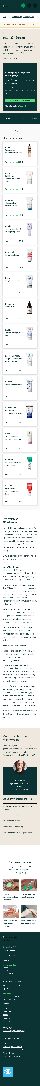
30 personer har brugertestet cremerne (17, 815)
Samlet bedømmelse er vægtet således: (18, 833)
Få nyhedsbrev (8, 1021)
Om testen (22, 118)
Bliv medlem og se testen (20, 100)
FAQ (4, 1044)
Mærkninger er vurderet (11, 821)
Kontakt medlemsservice (12, 981)
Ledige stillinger (8, 1012)
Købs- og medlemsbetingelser (14, 1050)
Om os (5, 1008)
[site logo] (9, 6)
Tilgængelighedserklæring (12, 1056)
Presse (5, 1015)
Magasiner (6, 1018)
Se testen (6, 118)
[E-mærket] (8, 1072)
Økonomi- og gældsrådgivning (14, 1031)
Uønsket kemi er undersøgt (13, 827)
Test (4, 17)
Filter (19, 132)
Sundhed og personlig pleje (23, 17)
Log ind (23, 106)
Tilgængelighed (8, 1053)
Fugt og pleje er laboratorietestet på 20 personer (17, 807)
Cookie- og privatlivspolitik (12, 1047)
